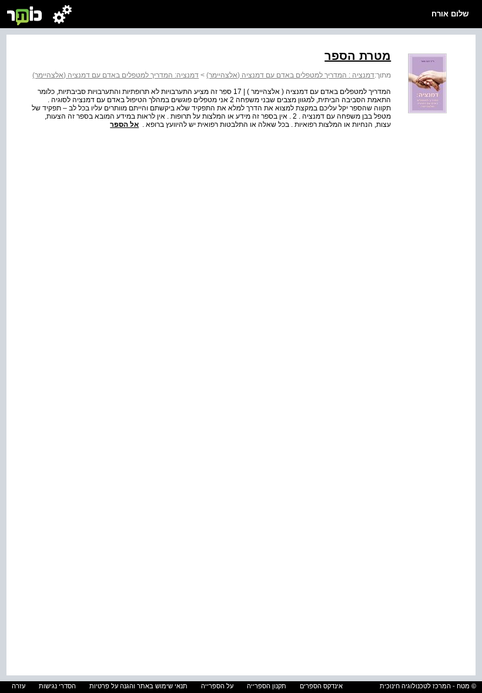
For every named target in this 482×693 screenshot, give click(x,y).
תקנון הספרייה (266, 685)
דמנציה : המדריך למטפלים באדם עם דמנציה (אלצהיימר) (290, 75)
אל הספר (124, 124)
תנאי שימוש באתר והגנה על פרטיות (138, 685)
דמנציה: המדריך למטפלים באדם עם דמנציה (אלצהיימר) (115, 75)
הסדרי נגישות (57, 685)
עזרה (18, 685)
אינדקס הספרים (321, 685)
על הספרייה (217, 685)
